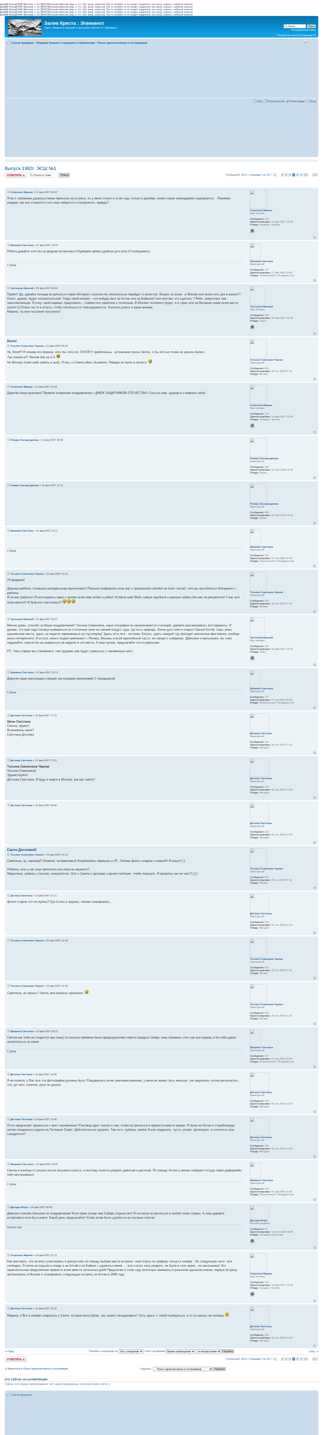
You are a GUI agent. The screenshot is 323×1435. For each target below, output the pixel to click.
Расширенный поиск (303, 29)
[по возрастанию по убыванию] (215, 1351)
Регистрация (297, 101)
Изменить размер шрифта (312, 42)
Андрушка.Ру (308, 35)
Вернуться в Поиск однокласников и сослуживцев (38, 1368)
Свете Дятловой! (22, 850)
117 (315, 175)
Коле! (12, 341)
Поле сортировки (155, 1351)
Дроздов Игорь (19, 1207)
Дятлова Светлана (21, 715)
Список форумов (22, 42)
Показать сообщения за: (104, 1351)
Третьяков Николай (21, 288)
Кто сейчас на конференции (26, 1379)
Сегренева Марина (21, 192)
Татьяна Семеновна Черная (27, 346)
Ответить (10, 173)
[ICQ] (252, 230)
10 (305, 175)
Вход (313, 101)
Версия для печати (305, 42)
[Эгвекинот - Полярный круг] (25, 26)
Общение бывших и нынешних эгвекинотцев (65, 42)
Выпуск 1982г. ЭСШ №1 (30, 168)
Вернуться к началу (314, 237)
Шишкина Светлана (22, 245)
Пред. (11, 1351)
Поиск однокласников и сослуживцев (122, 42)
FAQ (259, 101)
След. (312, 1351)
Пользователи (275, 101)
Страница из (260, 174)
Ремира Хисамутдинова (24, 440)
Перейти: (145, 1368)
